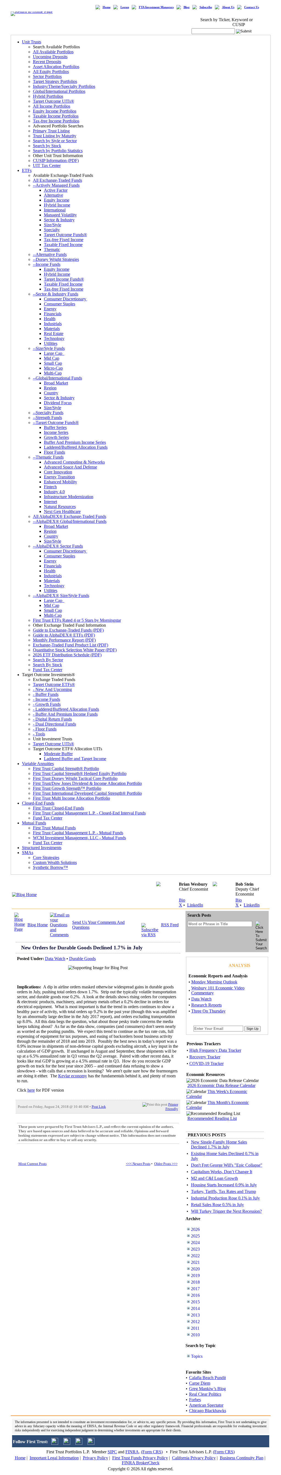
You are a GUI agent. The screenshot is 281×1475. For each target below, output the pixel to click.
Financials (52, 313)
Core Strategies (46, 857)
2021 (195, 1262)
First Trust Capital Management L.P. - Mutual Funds (78, 832)
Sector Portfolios (47, 76)
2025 (195, 1236)
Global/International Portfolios (59, 91)
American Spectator (206, 1405)
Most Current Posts (32, 1164)
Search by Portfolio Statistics (58, 150)
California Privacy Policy (194, 1458)
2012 (195, 1321)
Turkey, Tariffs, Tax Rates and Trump (223, 1191)
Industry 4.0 (54, 491)
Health (49, 318)
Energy (50, 308)
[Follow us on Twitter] (54, 1443)
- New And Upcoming (52, 689)
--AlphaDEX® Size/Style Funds (61, 595)
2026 (195, 1229)
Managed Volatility (60, 215)
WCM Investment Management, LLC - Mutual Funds (79, 837)
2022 (195, 1255)
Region (50, 388)
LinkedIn (195, 905)
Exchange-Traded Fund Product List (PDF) (70, 645)
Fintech (50, 486)
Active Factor (56, 190)
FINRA (132, 1451)
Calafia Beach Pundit (207, 1377)
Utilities (50, 343)
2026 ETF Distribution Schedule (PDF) (67, 655)
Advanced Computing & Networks (74, 462)
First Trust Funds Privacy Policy (140, 1458)
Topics (197, 1356)
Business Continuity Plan (241, 1458)
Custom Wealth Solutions (55, 862)
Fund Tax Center (47, 669)
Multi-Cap (53, 373)
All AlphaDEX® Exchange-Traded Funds (69, 516)
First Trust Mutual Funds (54, 828)
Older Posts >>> (166, 1164)
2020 (195, 1269)
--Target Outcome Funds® (56, 422)
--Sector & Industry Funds (55, 294)
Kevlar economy (72, 1076)
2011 (195, 1328)
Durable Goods (82, 958)
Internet (50, 501)
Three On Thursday (208, 1011)
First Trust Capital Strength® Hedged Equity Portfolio (80, 773)
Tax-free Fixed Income (63, 239)
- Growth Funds (47, 704)
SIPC (112, 1451)
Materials (52, 328)
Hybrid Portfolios (48, 96)
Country (51, 393)
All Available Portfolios (53, 51)
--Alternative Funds (50, 254)
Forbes (195, 1399)
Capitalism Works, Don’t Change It (221, 1171)
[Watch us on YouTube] (78, 1443)
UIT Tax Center (47, 165)
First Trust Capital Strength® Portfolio (66, 768)
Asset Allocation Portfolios (56, 66)
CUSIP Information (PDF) (56, 160)
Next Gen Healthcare (62, 511)
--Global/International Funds (57, 378)
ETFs (27, 170)
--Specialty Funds (48, 412)
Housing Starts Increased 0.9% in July (224, 1185)
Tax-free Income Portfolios (56, 121)
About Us (228, 7)
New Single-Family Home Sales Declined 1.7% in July (219, 1144)
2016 (195, 1295)
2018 (195, 1282)
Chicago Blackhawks (207, 1410)
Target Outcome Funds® (65, 234)
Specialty (52, 229)
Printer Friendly (171, 1106)
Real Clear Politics (205, 1394)
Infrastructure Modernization (68, 496)
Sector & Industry (59, 220)
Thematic (52, 249)
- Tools (39, 734)
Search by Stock (47, 145)
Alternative (53, 195)
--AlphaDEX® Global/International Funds (69, 521)
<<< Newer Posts (138, 1164)
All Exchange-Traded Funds (57, 180)
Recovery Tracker (204, 1057)
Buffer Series (55, 427)
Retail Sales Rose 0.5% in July (217, 1204)
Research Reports (206, 1005)
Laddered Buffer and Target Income (75, 758)
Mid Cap (51, 358)
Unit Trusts (31, 42)
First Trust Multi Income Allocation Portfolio (71, 798)
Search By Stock (47, 664)
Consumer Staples (59, 304)
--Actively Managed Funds (56, 185)
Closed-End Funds (38, 803)
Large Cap (54, 353)
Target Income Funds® (64, 279)
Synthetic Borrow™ (50, 867)
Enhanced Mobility (60, 481)
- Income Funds (46, 699)
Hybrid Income (57, 205)
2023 (195, 1249)
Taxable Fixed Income (63, 244)
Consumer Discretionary (65, 299)
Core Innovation (58, 472)
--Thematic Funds (48, 457)
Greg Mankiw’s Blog (207, 1388)
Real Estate (53, 333)
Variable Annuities (38, 763)
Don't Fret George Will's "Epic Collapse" (226, 1165)
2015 (195, 1302)
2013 (195, 1315)
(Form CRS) (152, 1451)
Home (107, 7)
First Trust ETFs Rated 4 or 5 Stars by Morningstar (77, 620)
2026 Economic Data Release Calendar (221, 1085)
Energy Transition (59, 477)
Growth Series (56, 437)
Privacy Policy (95, 1458)
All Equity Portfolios (51, 71)
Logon (124, 7)
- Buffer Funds (45, 694)
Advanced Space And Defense (70, 467)
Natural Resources (60, 506)
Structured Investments (41, 847)
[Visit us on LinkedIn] (66, 1443)
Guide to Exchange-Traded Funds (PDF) (68, 630)
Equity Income (56, 200)
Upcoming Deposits (50, 56)
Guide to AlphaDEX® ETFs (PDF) (64, 635)
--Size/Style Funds (49, 348)
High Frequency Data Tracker (215, 1050)
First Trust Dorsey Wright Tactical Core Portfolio (75, 778)
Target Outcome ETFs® (54, 684)
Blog (187, 7)
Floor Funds (54, 452)
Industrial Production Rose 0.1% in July (225, 1198)
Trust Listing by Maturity (54, 135)
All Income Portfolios (51, 106)
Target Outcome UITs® (53, 101)
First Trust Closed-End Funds (58, 808)
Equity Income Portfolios (54, 111)
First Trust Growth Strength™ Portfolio (67, 788)
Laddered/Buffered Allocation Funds (76, 447)
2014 (195, 1308)
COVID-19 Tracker (206, 1063)
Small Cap (53, 363)
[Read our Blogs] (91, 1443)
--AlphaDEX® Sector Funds (58, 546)
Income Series (56, 432)
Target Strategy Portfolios (55, 81)
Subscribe (205, 7)
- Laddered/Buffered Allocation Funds (66, 709)
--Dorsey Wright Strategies (56, 259)
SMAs (27, 852)
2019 (195, 1275)
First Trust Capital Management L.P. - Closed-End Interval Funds (89, 813)
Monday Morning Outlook (214, 982)
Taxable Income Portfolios (55, 116)
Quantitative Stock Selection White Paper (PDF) (75, 650)
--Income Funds (46, 264)
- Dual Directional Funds (54, 724)
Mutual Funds (34, 823)
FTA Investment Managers (156, 7)
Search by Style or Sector (55, 140)
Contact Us (251, 7)
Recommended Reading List (212, 1118)
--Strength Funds (47, 417)
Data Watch (55, 958)
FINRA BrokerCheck (140, 1462)
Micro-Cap (53, 368)
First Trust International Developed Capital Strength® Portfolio (87, 793)
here (31, 1090)
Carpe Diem (199, 1383)
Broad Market (56, 383)
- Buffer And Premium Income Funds (65, 714)
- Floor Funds (45, 729)
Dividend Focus (58, 402)
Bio (182, 900)
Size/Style (52, 224)
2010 (195, 1334)
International (55, 210)
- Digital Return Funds (52, 719)
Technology (54, 338)
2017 (195, 1288)
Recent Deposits (47, 61)
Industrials (53, 323)
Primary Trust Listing (51, 131)
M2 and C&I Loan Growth (214, 1178)
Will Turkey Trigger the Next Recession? (226, 1211)
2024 (195, 1242)
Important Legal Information (54, 1458)
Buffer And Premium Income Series (75, 442)
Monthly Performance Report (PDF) (64, 640)
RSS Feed (170, 924)
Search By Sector (48, 659)
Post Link (99, 1107)
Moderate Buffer (58, 753)
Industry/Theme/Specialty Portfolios (64, 86)
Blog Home (37, 924)
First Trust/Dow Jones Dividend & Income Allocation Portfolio (87, 783)
